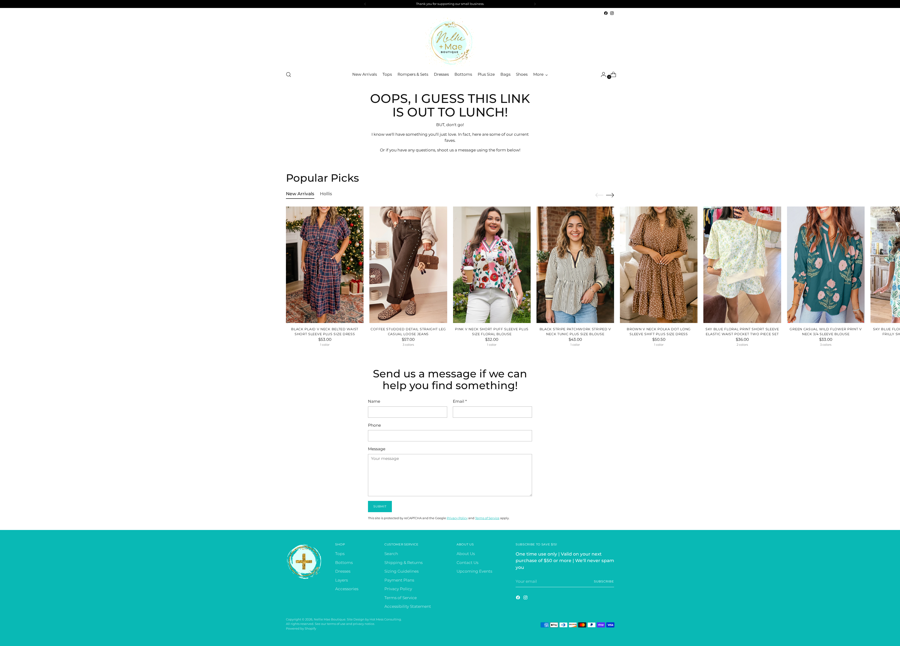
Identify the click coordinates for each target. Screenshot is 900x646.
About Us (466, 553)
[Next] (535, 4)
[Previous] (365, 4)
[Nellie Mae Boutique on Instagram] (612, 13)
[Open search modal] (288, 74)
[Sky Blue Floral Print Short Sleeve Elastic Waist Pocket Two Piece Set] (742, 265)
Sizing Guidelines (401, 571)
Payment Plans (399, 580)
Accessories (346, 588)
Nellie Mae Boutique (329, 619)
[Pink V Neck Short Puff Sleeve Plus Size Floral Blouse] (492, 265)
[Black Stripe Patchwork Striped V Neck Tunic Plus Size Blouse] (575, 265)
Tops (340, 553)
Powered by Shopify (301, 628)
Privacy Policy (457, 518)
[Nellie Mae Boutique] (450, 41)
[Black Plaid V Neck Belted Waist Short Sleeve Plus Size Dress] (325, 265)
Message (376, 449)
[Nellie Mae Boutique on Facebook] (606, 13)
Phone (374, 425)
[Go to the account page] (601, 74)
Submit (379, 506)
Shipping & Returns (403, 562)
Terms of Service (487, 518)
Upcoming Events (474, 571)
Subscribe (604, 581)
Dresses (342, 571)
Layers (341, 580)
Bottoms (344, 562)
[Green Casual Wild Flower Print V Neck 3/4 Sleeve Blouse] (826, 265)
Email (460, 401)
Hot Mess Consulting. (386, 619)
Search (391, 553)
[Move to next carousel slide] (610, 195)
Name (374, 401)
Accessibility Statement (407, 606)
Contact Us (467, 562)
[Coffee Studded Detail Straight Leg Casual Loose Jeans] (408, 265)
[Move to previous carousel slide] (599, 195)
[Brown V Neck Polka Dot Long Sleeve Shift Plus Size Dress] (659, 265)
